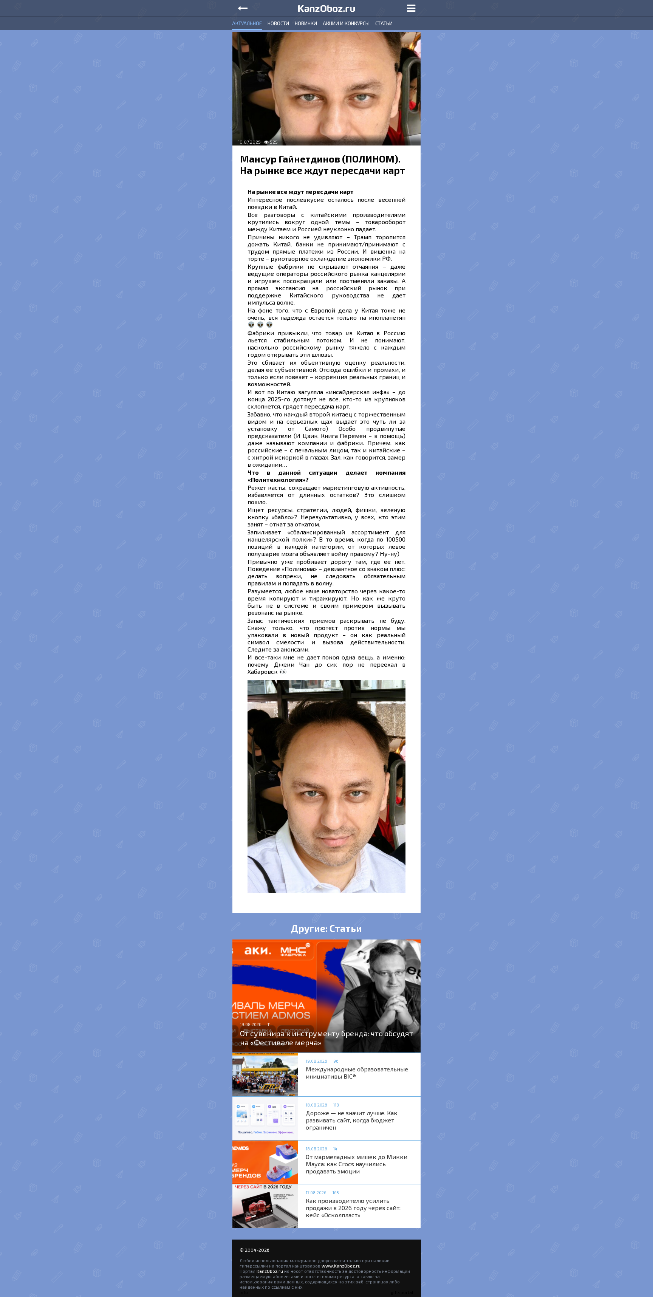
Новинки (306, 23)
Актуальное (247, 23)
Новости (278, 23)
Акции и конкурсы (346, 23)
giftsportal (401, 1292)
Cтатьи (384, 23)
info (244, 1292)
